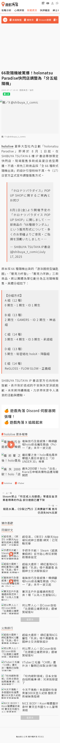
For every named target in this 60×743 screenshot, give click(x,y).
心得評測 (19, 10)
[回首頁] (9, 4)
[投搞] (43, 3)
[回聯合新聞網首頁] (3, 4)
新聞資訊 (32, 10)
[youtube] (47, 3)
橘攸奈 (30, 19)
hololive (8, 483)
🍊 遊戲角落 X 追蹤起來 (23, 422)
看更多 (30, 619)
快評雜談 (45, 10)
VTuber (21, 483)
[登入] (52, 3)
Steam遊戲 (45, 19)
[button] (57, 3)
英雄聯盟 (17, 19)
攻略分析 (6, 10)
